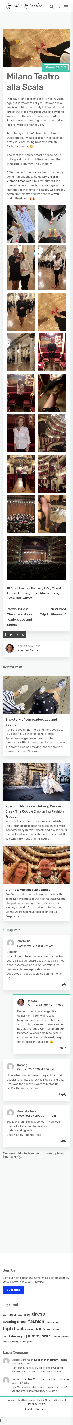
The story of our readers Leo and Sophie (20, 619)
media (30, 1329)
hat (57, 1322)
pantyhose (11, 1336)
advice (6, 1315)
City (13, 588)
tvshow (65, 1337)
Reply (62, 984)
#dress (11, 593)
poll (23, 1337)
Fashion (36, 588)
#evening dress (28, 593)
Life (47, 588)
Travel (56, 588)
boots (26, 1314)
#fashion (46, 593)
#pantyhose (23, 597)
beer (13, 1314)
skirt (46, 1336)
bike (20, 1315)
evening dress (15, 1321)
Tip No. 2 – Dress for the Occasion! (46, 1379)
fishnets (50, 1322)
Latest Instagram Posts (50, 1359)
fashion (36, 1321)
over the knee (53, 1329)
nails (39, 1328)
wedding (14, 1342)
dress (38, 1314)
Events (23, 588)
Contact (40, 1409)
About (28, 1409)
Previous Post (18, 609)
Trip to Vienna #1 (53, 614)
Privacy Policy (36, 1403)
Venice (6, 1342)
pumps (33, 1335)
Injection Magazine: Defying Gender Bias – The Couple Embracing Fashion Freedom (34, 811)
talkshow (56, 1337)
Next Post (58, 609)
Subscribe (13, 1289)
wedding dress (27, 1342)
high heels (14, 1328)
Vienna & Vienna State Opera (27, 890)
